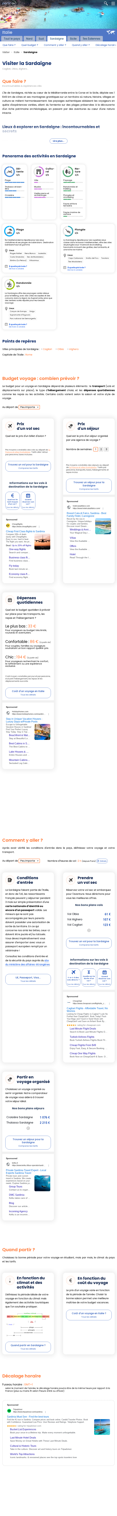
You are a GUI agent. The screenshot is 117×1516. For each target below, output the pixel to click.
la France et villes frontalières (27, 451)
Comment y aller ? (55, 45)
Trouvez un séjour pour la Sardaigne (88, 484)
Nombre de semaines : (79, 449)
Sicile (73, 39)
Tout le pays (12, 39)
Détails (103, 861)
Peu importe (27, 407)
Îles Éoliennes (91, 39)
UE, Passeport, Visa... (28, 977)
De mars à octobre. (18, 325)
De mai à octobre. (18, 267)
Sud (41, 39)
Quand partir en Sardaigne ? (28, 1345)
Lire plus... (58, 141)
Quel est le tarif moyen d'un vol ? (12, 501)
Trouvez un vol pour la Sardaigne (28, 464)
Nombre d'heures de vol (62, 861)
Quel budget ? (29, 45)
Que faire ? (9, 45)
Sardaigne (57, 39)
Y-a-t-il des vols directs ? (73, 978)
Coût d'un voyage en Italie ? (89, 1313)
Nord (29, 39)
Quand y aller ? (81, 45)
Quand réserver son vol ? (28, 501)
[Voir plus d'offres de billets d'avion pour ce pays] (89, 930)
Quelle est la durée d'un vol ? (89, 978)
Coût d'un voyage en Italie (28, 691)
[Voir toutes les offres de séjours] (28, 1128)
